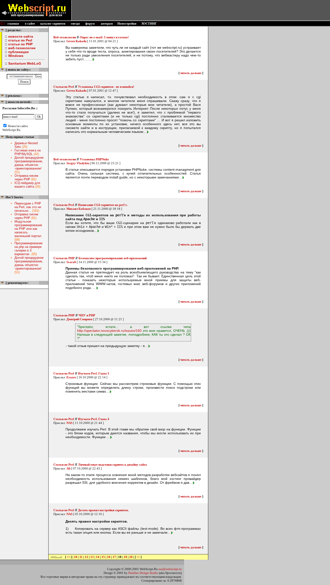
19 (125, 557)
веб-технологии (22, 48)
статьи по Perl (20, 40)
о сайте (29, 23)
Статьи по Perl (63, 86)
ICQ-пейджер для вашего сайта (27, 184)
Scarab (71, 262)
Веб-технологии (64, 37)
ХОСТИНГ (149, 23)
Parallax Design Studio (143, 573)
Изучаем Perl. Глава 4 (93, 419)
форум (90, 23)
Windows (15, 56)
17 (114, 557)
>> (138, 557)
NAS (69, 423)
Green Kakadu (76, 41)
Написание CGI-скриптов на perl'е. (103, 205)
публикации (18, 52)
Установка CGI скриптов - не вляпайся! (106, 86)
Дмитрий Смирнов (79, 319)
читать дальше (190, 73)
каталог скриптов (53, 23)
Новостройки (127, 23)
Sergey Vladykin (77, 163)
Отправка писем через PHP (26, 177)
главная (13, 23)
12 (86, 557)
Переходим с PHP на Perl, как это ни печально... (27, 207)
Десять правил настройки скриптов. (103, 510)
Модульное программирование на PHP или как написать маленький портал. (28, 229)
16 (108, 557)
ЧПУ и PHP (87, 315)
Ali (68, 468)
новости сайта (20, 36)
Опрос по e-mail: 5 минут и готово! (104, 37)
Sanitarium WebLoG (24, 63)
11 (81, 557)
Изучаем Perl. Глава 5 (93, 373)
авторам (106, 23)
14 (97, 557)
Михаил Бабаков (78, 209)
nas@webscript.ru (170, 569)
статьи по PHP (20, 44)
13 (92, 557)
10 (75, 557)
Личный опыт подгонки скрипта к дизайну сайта (112, 464)
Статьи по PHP (64, 258)
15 (103, 557)
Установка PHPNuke (94, 159)
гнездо (75, 23)
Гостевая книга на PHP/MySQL (27, 152)
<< (69, 557)
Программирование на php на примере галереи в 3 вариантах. (28, 248)
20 (131, 557)
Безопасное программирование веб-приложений (113, 258)
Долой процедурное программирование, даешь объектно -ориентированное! (28, 163)
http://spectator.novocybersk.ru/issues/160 (109, 331)
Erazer (71, 377)
